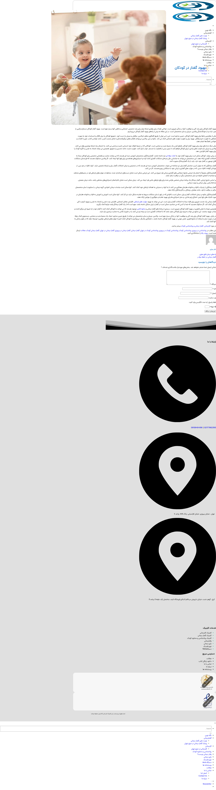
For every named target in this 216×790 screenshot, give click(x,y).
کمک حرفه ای (170, 156)
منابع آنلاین (141, 209)
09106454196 (196, 427)
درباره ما (204, 778)
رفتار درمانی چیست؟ (204, 754)
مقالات (83, 230)
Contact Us (203, 776)
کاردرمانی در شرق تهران (199, 749)
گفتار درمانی (135, 230)
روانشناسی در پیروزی (199, 230)
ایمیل (213, 293)
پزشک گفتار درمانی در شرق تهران (195, 743)
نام (214, 289)
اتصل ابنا (204, 773)
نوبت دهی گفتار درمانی (199, 741)
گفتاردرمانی (208, 738)
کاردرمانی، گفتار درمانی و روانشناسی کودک (195, 226)
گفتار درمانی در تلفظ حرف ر (206, 257)
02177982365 (210, 427)
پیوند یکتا (204, 233)
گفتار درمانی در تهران (107, 230)
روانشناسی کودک (185, 230)
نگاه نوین (208, 735)
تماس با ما (208, 664)
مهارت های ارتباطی (140, 202)
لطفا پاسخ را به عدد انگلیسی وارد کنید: (202, 302)
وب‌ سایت (212, 298)
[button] (207, 784)
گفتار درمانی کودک (92, 230)
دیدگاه (213, 284)
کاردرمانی (208, 746)
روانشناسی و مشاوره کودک (202, 751)
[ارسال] (211, 733)
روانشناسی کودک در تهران (149, 230)
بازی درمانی (208, 757)
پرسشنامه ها (207, 765)
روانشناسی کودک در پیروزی (168, 230)
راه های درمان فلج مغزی (208, 254)
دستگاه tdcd (207, 762)
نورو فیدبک (207, 760)
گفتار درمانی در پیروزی (122, 230)
